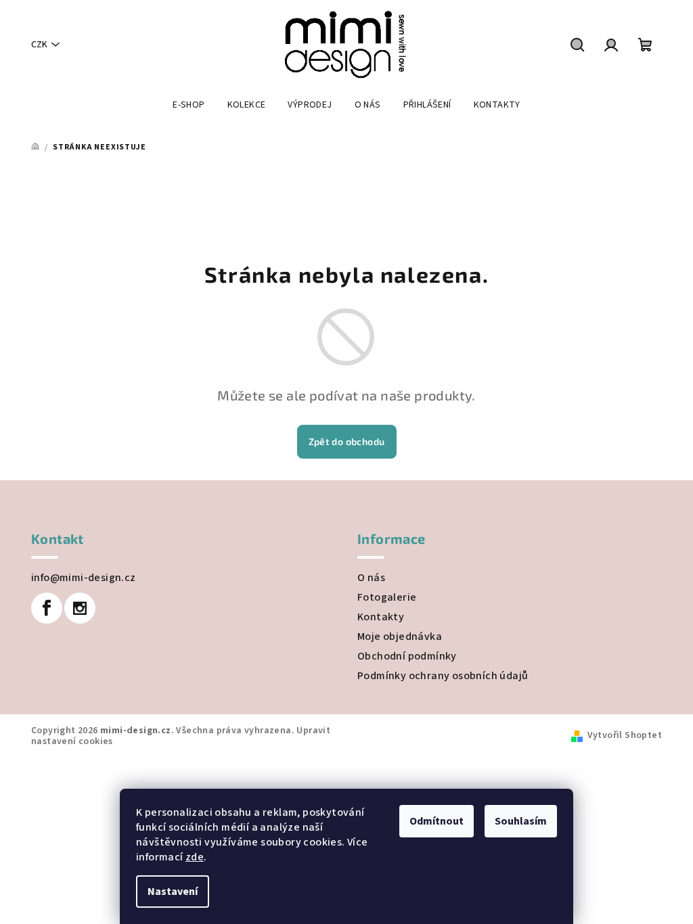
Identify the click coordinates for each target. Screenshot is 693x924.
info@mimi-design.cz (83, 577)
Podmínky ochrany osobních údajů (442, 675)
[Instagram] (79, 608)
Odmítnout (436, 821)
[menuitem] (188, 104)
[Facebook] (46, 608)
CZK (39, 44)
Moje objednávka (399, 636)
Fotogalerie (386, 597)
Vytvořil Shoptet (624, 735)
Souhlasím (521, 821)
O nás (371, 577)
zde (194, 857)
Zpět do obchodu (347, 441)
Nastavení (173, 891)
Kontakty (380, 616)
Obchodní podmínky (407, 656)
